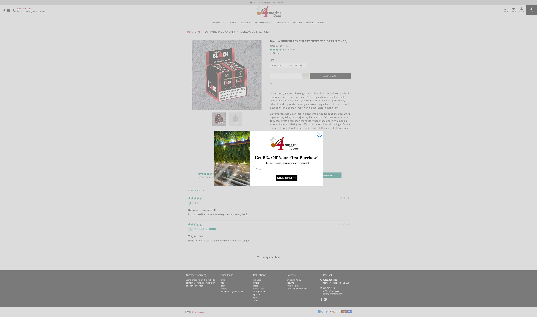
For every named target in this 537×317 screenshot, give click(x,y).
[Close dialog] (319, 134)
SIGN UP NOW (286, 178)
